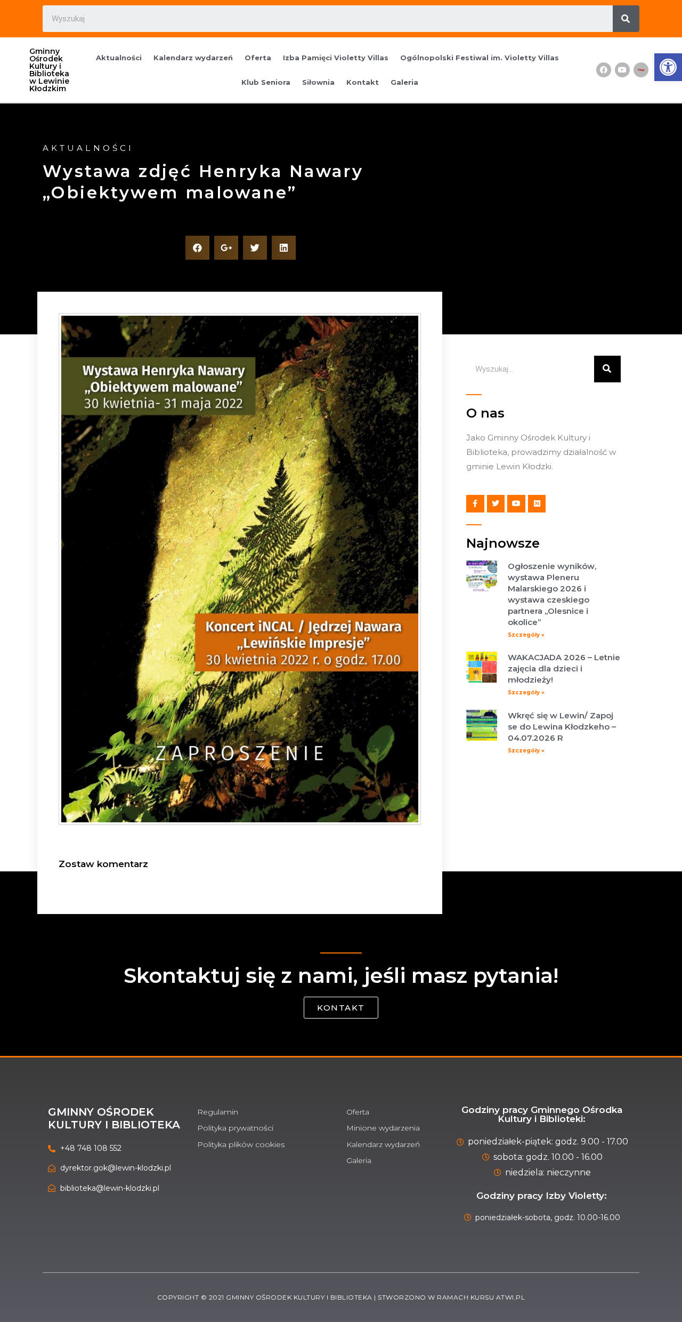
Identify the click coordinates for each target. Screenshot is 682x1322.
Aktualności (119, 57)
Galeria (404, 82)
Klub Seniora (265, 82)
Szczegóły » (526, 634)
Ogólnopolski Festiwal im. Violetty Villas (479, 57)
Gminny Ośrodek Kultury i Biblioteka (114, 1118)
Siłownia (318, 82)
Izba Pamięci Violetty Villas (335, 57)
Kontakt (362, 82)
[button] (341, 1008)
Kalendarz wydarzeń (193, 57)
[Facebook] (603, 69)
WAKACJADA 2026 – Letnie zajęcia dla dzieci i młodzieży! (564, 668)
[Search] (626, 18)
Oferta (258, 57)
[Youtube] (622, 69)
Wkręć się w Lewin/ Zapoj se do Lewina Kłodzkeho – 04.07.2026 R (562, 726)
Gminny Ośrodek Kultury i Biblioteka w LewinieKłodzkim (49, 69)
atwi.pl (510, 1297)
